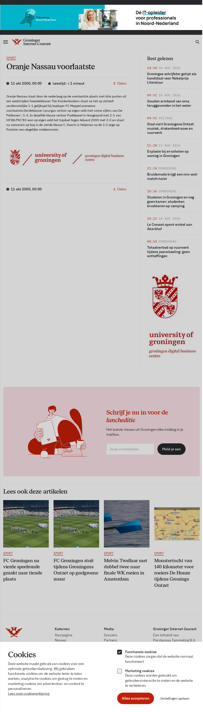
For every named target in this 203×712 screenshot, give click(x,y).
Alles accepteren (133, 698)
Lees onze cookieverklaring (29, 693)
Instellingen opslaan (173, 698)
